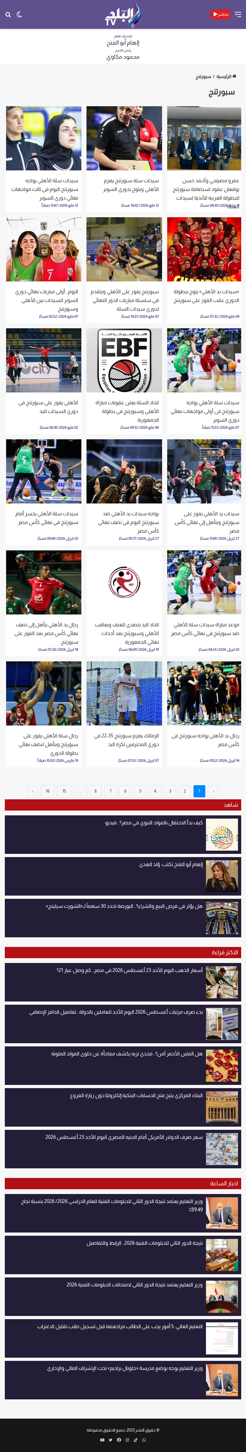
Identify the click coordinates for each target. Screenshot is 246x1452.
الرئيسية (224, 76)
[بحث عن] (8, 17)
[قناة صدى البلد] (123, 14)
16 (48, 791)
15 (64, 791)
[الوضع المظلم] (19, 17)
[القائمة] (238, 17)
